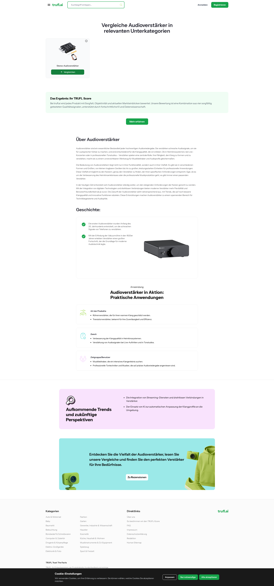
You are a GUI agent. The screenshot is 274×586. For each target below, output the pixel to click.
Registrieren (220, 5)
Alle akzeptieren (209, 577)
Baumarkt (50, 525)
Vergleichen (69, 72)
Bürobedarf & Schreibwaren (58, 534)
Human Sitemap (134, 542)
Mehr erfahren (137, 121)
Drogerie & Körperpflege (57, 542)
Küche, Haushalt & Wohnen (92, 538)
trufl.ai (57, 5)
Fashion (83, 517)
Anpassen (170, 577)
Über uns (131, 517)
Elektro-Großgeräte (55, 547)
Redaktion (131, 538)
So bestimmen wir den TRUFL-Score (143, 521)
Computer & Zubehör (55, 538)
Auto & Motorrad (53, 517)
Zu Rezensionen (137, 477)
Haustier (84, 529)
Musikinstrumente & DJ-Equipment (96, 542)
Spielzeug (84, 547)
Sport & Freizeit (87, 551)
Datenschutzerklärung (137, 534)
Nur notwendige (188, 577)
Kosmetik (84, 534)
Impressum (132, 529)
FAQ (129, 525)
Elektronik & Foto (53, 551)
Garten (83, 521)
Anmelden (203, 5)
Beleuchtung (51, 529)
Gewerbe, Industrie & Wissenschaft (96, 525)
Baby (48, 521)
